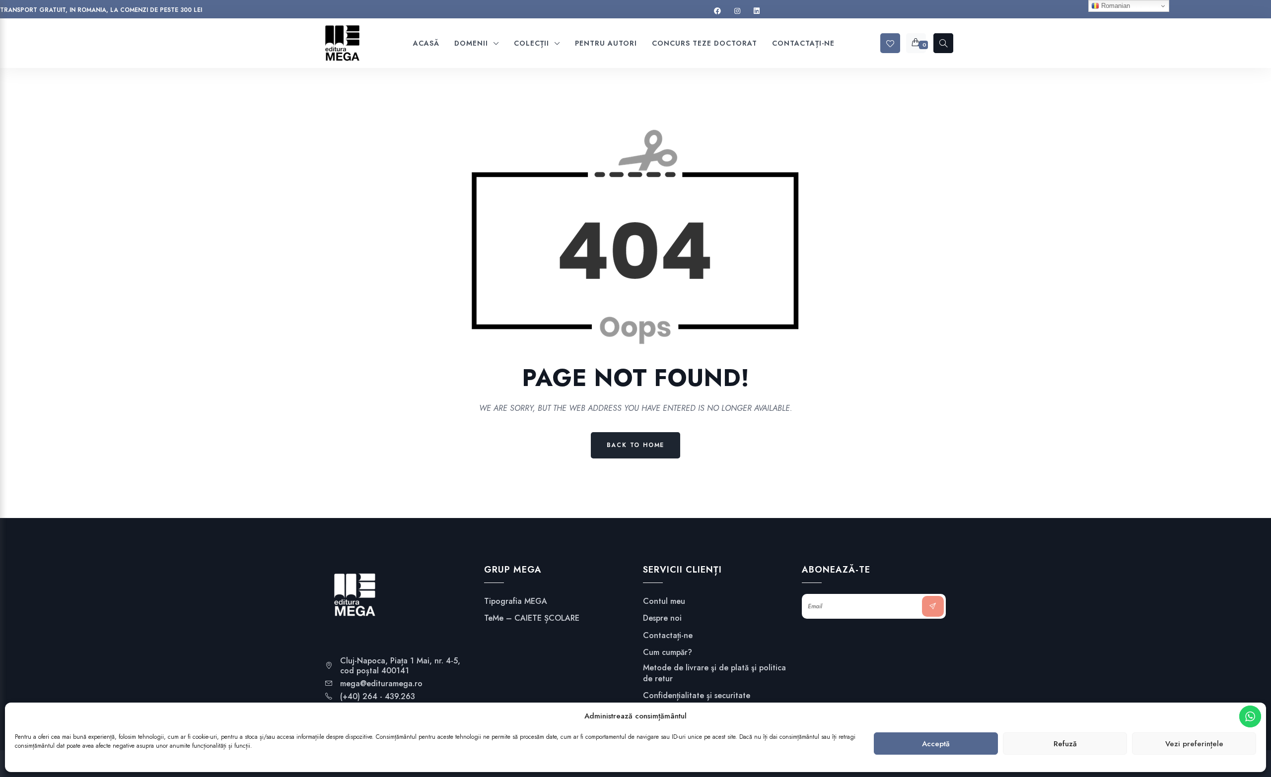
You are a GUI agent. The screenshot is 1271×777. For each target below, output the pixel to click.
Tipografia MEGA (515, 601)
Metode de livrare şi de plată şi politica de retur (714, 673)
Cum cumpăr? (667, 652)
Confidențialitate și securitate (696, 695)
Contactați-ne (668, 635)
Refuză (1065, 743)
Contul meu (664, 601)
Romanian (1114, 5)
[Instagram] (737, 11)
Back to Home (636, 445)
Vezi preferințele (1194, 743)
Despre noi (662, 618)
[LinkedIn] (757, 11)
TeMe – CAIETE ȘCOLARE (531, 618)
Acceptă (936, 743)
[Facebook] (717, 11)
